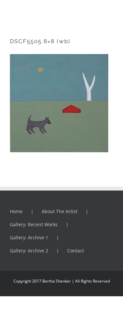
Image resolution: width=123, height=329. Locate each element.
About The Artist (59, 211)
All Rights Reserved (92, 281)
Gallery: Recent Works (34, 224)
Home (16, 211)
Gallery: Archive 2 (29, 250)
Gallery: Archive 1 (29, 237)
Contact (75, 250)
